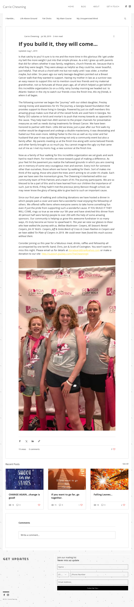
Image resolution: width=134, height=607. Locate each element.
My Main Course (64, 18)
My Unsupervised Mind (87, 18)
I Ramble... (10, 18)
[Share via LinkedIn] (32, 441)
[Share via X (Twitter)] (26, 441)
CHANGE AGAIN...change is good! (24, 496)
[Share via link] (39, 441)
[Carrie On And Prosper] (126, 6)
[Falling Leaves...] (109, 479)
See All (126, 464)
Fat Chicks (46, 18)
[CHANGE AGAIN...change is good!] (24, 479)
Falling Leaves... (103, 494)
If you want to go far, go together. (65, 496)
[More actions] (113, 36)
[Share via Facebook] (20, 441)
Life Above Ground (28, 18)
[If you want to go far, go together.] (67, 479)
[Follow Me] (4, 595)
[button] (125, 18)
